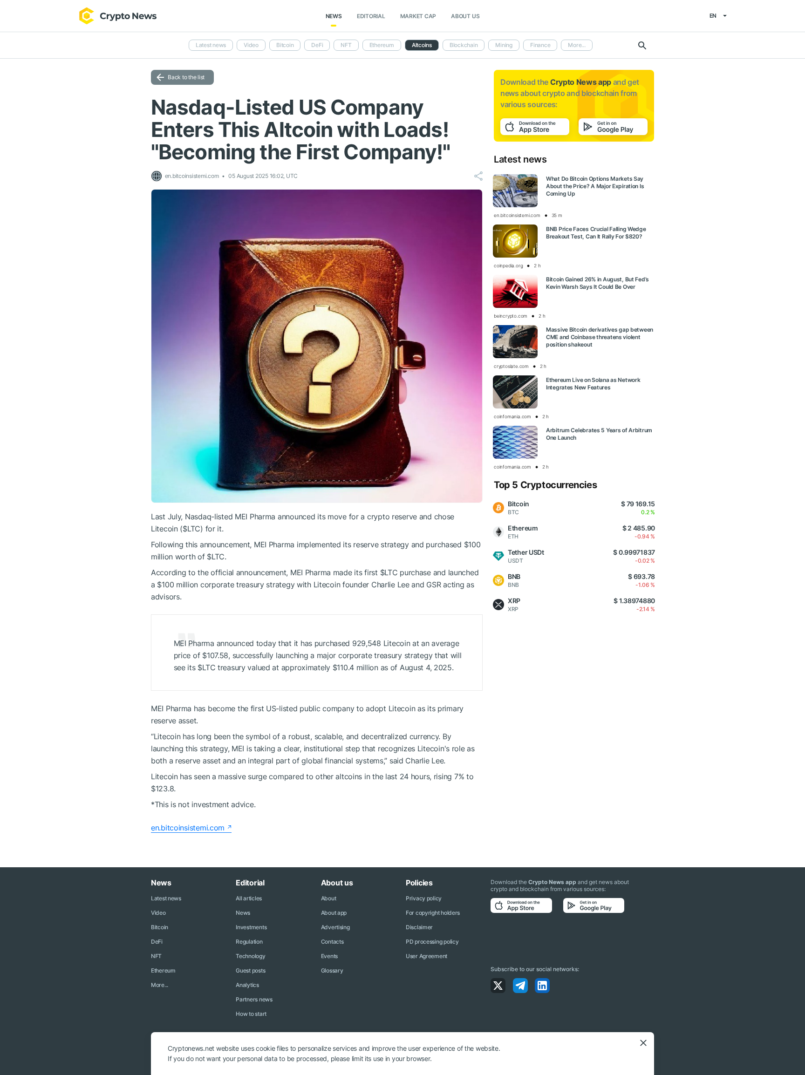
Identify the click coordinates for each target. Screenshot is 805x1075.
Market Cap (418, 16)
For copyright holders (433, 912)
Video (251, 44)
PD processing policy (432, 941)
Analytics (247, 984)
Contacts (332, 941)
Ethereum (381, 44)
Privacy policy (424, 898)
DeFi (317, 44)
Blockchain (464, 44)
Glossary (332, 970)
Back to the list (186, 77)
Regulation (249, 941)
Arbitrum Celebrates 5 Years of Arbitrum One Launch (599, 434)
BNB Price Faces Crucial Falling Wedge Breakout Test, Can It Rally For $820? (596, 232)
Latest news (211, 44)
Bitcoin (284, 44)
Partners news (254, 999)
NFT (346, 44)
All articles (249, 898)
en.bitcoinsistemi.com (188, 827)
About (328, 898)
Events (329, 956)
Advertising (335, 927)
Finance (540, 44)
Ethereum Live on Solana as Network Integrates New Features (593, 383)
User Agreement (426, 956)
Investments (251, 927)
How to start (251, 1013)
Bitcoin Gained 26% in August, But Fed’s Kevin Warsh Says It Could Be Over (597, 283)
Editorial (371, 16)
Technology (250, 956)
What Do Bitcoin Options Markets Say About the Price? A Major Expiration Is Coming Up (595, 186)
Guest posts (250, 970)
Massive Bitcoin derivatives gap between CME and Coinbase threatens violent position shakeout (599, 337)
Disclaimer (419, 927)
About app (334, 912)
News (334, 16)
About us (465, 16)
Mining (503, 44)
